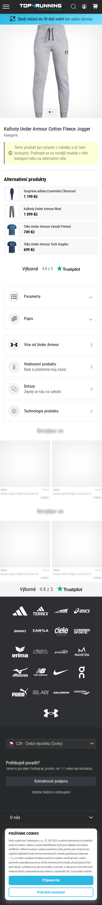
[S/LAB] (40, 692)
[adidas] (20, 611)
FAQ (63, 769)
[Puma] (20, 692)
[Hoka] (40, 651)
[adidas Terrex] (40, 611)
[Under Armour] (51, 713)
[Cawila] (40, 631)
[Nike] (61, 672)
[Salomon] (61, 692)
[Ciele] (61, 631)
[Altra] (61, 611)
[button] (51, 296)
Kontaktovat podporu (51, 781)
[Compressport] (82, 631)
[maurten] (82, 651)
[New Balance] (40, 672)
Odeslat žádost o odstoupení (51, 792)
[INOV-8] (61, 651)
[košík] (95, 7)
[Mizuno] (20, 672)
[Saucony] (82, 692)
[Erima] (20, 651)
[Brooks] (20, 631)
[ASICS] (82, 611)
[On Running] (82, 672)
